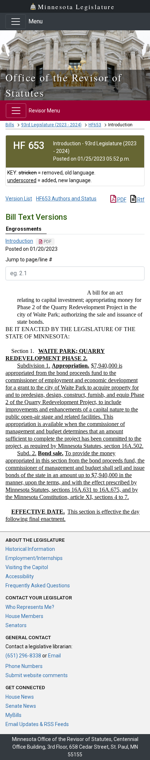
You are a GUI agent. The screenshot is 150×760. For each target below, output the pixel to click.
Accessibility (19, 576)
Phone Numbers (24, 666)
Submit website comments (36, 675)
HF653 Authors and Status (66, 198)
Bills (9, 124)
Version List (18, 198)
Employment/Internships (34, 558)
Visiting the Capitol (26, 567)
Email (54, 656)
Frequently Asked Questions (37, 585)
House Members (24, 616)
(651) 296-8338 (23, 656)
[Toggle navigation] (15, 21)
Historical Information (30, 549)
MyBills (13, 715)
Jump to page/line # (28, 259)
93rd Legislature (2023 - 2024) (51, 124)
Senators (16, 625)
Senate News (20, 706)
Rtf (140, 200)
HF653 (94, 124)
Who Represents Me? (29, 607)
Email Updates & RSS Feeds (37, 724)
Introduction (19, 241)
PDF (121, 200)
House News (19, 697)
